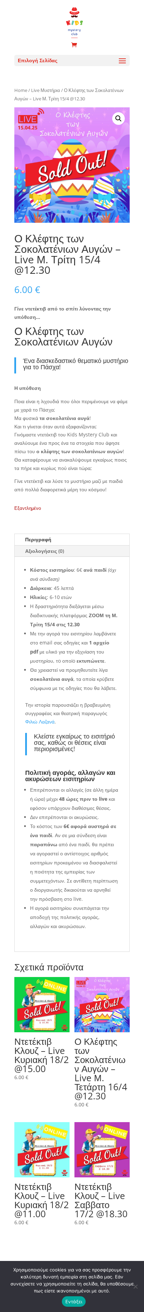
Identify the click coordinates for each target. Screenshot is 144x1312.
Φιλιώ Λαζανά (40, 721)
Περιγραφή (38, 539)
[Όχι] (135, 1286)
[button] (118, 118)
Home (20, 90)
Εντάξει (73, 1301)
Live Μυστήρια (45, 90)
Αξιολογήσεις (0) (44, 551)
